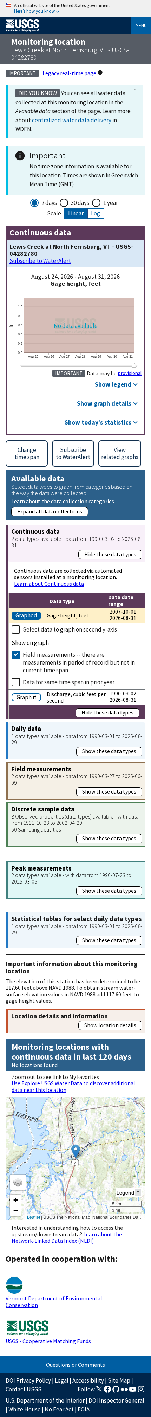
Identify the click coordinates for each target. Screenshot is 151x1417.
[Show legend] (138, 1192)
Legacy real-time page (69, 73)
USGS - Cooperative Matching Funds (48, 1341)
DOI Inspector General (116, 1400)
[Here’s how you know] (75, 8)
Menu (141, 25)
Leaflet (33, 1217)
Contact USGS (23, 1389)
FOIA (84, 1409)
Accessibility (88, 1380)
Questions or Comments (75, 1364)
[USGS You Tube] (133, 1391)
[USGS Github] (116, 1391)
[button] (75, 1151)
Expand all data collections (49, 511)
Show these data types (109, 751)
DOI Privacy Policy (28, 1380)
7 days (49, 203)
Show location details (110, 1025)
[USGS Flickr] (124, 1391)
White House (24, 1409)
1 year (110, 203)
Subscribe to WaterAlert (40, 261)
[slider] (134, 365)
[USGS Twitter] (99, 1391)
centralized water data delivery (71, 120)
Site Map (119, 1380)
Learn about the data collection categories (62, 501)
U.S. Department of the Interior (45, 1400)
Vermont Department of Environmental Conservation (54, 1301)
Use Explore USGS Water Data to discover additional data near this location (73, 1086)
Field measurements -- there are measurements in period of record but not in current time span (79, 662)
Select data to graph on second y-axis (70, 629)
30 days (80, 203)
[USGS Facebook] (107, 1391)
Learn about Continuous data (49, 583)
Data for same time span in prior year (68, 682)
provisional (130, 373)
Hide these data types (110, 554)
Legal (61, 1380)
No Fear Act (59, 1409)
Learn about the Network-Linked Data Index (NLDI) (67, 1237)
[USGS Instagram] (141, 1391)
